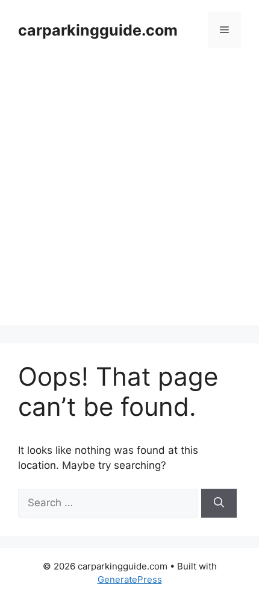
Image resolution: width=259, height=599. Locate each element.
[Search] (219, 503)
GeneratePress (130, 579)
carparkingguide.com (98, 30)
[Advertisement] (129, 195)
